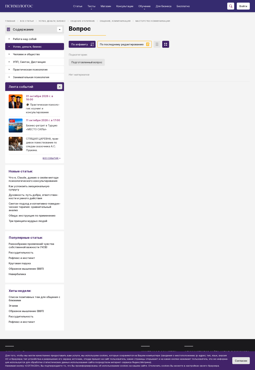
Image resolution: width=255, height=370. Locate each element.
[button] (59, 29)
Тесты (91, 6)
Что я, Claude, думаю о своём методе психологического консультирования (33, 179)
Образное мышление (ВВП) (26, 268)
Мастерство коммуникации (152, 21)
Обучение (144, 6)
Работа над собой (24, 39)
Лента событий (21, 87)
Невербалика (17, 274)
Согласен (241, 360)
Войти (243, 6)
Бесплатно (183, 6)
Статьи (77, 6)
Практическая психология (30, 69)
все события (51, 158)
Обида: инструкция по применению (32, 215)
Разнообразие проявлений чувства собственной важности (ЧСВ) (31, 245)
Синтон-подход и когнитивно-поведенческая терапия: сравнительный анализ (35, 207)
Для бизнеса (163, 6)
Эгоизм (13, 305)
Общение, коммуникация (115, 21)
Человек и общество (26, 54)
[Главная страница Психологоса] (20, 6)
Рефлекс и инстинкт (22, 258)
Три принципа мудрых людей (28, 221)
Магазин (106, 6)
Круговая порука (20, 263)
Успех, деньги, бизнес (52, 21)
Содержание (23, 29)
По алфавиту (79, 44)
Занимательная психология (31, 77)
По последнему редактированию (122, 44)
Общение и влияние (82, 21)
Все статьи (27, 21)
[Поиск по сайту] (230, 6)
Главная (10, 21)
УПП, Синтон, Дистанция (29, 62)
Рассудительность (21, 252)
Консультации (124, 6)
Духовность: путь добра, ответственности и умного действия (33, 196)
